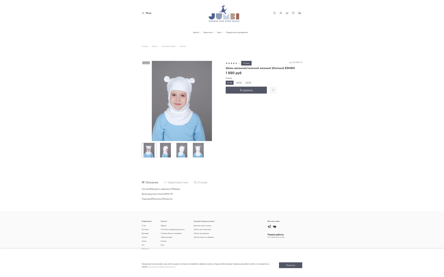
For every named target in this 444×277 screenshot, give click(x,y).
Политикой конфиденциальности (162, 266)
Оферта (163, 226)
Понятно (290, 265)
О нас (144, 226)
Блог (162, 245)
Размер (229, 78)
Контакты (145, 229)
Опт (143, 245)
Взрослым (208, 32)
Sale (219, 32)
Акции (144, 241)
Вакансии (145, 249)
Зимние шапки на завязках (204, 237)
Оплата (144, 237)
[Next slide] (218, 101)
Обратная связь (166, 237)
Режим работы (276, 234)
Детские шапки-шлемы (202, 226)
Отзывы (246, 63)
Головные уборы (169, 46)
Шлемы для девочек (201, 233)
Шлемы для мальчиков (202, 229)
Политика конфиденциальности (173, 229)
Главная (145, 46)
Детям (196, 32)
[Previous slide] (145, 101)
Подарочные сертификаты (237, 32)
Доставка (145, 233)
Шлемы (183, 46)
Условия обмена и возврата (171, 233)
